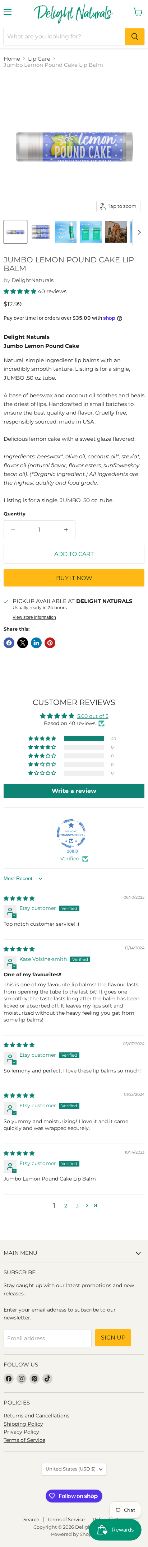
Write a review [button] (74, 790)
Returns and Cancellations (36, 1415)
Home (12, 59)
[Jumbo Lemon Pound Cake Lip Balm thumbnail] (15, 231)
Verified (69, 858)
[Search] (134, 36)
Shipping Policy (23, 1424)
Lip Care (39, 59)
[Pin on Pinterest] (50, 642)
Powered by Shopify (74, 1534)
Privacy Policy (21, 1432)
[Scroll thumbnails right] (138, 232)
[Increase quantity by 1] (66, 529)
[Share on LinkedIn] (36, 642)
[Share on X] (22, 642)
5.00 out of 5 (92, 716)
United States (71, 1469)
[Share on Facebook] (9, 642)
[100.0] (71, 833)
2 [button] (65, 1205)
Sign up (113, 1337)
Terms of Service (24, 1440)
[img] (19, 898)
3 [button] (77, 1205)
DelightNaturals (32, 280)
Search (31, 1519)
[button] (21, 291)
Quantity (15, 514)
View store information (34, 617)
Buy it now (74, 578)
